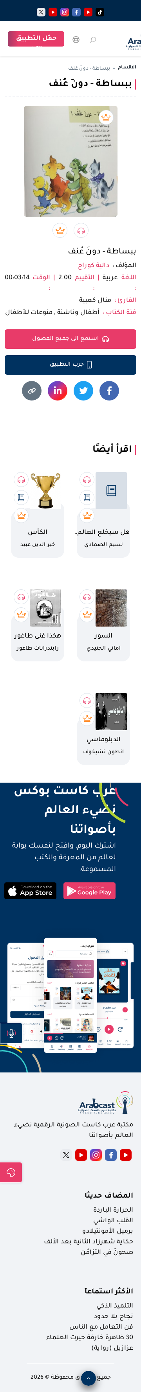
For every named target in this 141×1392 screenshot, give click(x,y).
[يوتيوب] (88, 12)
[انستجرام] (64, 12)
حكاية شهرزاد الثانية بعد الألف (88, 1242)
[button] (11, 1033)
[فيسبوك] (76, 12)
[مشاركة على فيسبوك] (109, 391)
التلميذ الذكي (114, 1306)
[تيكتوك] (100, 12)
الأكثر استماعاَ (109, 1292)
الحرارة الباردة (113, 1210)
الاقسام (127, 67)
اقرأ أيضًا (112, 450)
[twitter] (41, 12)
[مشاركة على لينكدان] (57, 391)
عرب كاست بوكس (60, 792)
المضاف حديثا (109, 1196)
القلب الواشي (113, 1221)
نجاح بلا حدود (113, 1316)
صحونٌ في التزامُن (107, 1252)
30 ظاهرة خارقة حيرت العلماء (89, 1338)
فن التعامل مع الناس (101, 1327)
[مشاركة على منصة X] (83, 391)
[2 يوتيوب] (53, 12)
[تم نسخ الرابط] (32, 391)
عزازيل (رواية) (112, 1348)
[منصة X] (66, 1155)
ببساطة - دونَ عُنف (102, 252)
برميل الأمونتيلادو (107, 1231)
